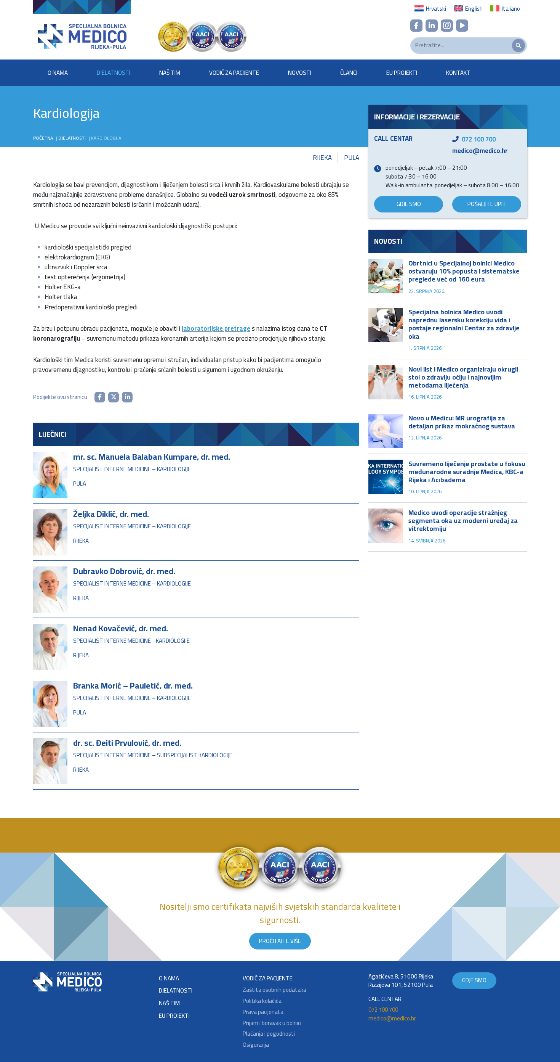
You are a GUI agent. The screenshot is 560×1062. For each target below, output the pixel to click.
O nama (58, 72)
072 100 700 (479, 139)
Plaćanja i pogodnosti (269, 1034)
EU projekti (401, 72)
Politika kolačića (262, 1001)
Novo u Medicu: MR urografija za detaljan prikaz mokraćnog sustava (461, 422)
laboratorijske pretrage (216, 328)
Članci (348, 72)
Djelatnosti (113, 72)
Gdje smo (409, 203)
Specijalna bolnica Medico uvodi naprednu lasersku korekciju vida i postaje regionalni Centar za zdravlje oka (464, 324)
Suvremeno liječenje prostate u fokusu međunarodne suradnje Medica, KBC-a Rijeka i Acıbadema (466, 471)
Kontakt (458, 72)
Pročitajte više (280, 940)
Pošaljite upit (486, 203)
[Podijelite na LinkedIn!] (127, 397)
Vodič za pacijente (234, 72)
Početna (43, 138)
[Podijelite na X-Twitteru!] (113, 397)
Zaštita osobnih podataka (274, 990)
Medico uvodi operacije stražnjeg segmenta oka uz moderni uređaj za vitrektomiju (463, 520)
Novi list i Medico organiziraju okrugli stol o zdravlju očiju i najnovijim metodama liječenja (463, 377)
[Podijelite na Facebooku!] (99, 397)
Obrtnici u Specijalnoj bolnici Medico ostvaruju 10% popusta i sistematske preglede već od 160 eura (464, 271)
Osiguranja (256, 1045)
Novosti (299, 72)
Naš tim (169, 72)
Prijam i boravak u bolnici (272, 1023)
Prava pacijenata (263, 1012)
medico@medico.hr (480, 151)
